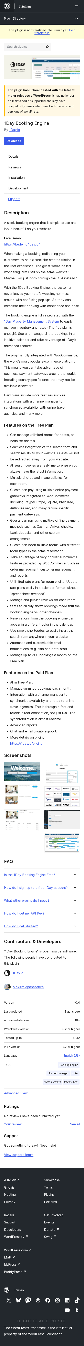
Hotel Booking (52, 1081)
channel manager (58, 1073)
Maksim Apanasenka (28, 987)
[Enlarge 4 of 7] (74, 767)
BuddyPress (15, 1272)
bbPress (12, 1264)
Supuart (9, 1222)
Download (14, 141)
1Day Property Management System (31, 321)
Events (49, 1222)
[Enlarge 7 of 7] (74, 838)
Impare (9, 1215)
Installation (16, 178)
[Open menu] (77, 6)
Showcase (52, 1180)
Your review (13, 1124)
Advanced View (16, 1093)
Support (14, 199)
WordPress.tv (16, 1237)
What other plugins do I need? (26, 900)
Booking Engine (69, 1064)
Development (18, 188)
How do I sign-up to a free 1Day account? (36, 888)
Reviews (14, 167)
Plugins (49, 1194)
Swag (50, 1237)
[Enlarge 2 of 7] (35, 790)
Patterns (50, 1202)
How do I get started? (21, 926)
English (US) (72, 1055)
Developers (12, 1230)
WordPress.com (18, 1250)
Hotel (75, 1073)
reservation (71, 1081)
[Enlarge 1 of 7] (35, 767)
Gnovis (9, 1187)
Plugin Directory (15, 18)
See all (75, 1124)
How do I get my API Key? (24, 913)
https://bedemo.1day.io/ (22, 244)
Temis (48, 1187)
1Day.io (14, 130)
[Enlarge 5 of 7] (74, 792)
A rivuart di (12, 1180)
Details (13, 156)
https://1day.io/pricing (26, 743)
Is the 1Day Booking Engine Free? (29, 875)
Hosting (10, 1194)
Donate (51, 1230)
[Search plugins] (47, 47)
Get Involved (54, 1215)
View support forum (18, 1155)
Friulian (19, 1290)
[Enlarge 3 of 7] (35, 815)
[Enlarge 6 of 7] (74, 815)
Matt (9, 1257)
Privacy (9, 1202)
